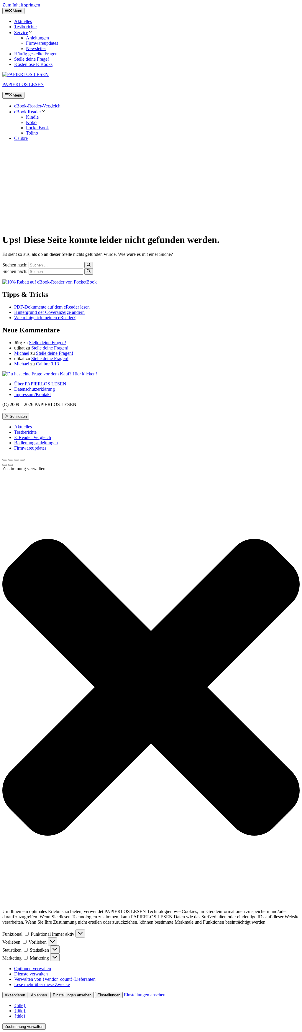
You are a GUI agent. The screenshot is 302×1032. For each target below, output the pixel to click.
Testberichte (25, 26)
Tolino (32, 132)
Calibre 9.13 (47, 363)
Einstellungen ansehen (72, 995)
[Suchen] (88, 265)
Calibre (21, 138)
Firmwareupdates (42, 43)
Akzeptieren (15, 995)
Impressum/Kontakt (32, 394)
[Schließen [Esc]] (4, 459)
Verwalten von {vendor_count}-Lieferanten (55, 979)
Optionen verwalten (32, 968)
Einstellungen (108, 995)
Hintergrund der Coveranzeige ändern (49, 312)
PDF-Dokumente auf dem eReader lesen (52, 306)
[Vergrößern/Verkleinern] (22, 459)
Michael (21, 353)
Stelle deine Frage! (31, 59)
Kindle (32, 117)
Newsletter (36, 48)
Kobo (31, 122)
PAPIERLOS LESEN (23, 84)
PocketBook (37, 127)
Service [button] (21, 32)
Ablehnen (39, 995)
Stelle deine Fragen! (47, 342)
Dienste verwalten (31, 973)
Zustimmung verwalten (24, 1026)
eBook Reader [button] (27, 111)
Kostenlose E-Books (33, 64)
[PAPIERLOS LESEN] (25, 74)
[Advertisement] (151, 187)
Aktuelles (23, 21)
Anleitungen (37, 37)
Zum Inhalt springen (21, 4)
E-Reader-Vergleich (32, 437)
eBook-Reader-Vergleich (37, 105)
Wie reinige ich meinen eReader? (45, 317)
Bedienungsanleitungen (36, 442)
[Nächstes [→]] (10, 465)
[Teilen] (10, 459)
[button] (4, 410)
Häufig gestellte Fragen (36, 53)
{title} (20, 1005)
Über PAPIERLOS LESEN (40, 383)
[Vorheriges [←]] (4, 465)
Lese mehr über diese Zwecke (42, 984)
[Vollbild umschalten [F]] (16, 459)
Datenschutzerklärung (34, 389)
